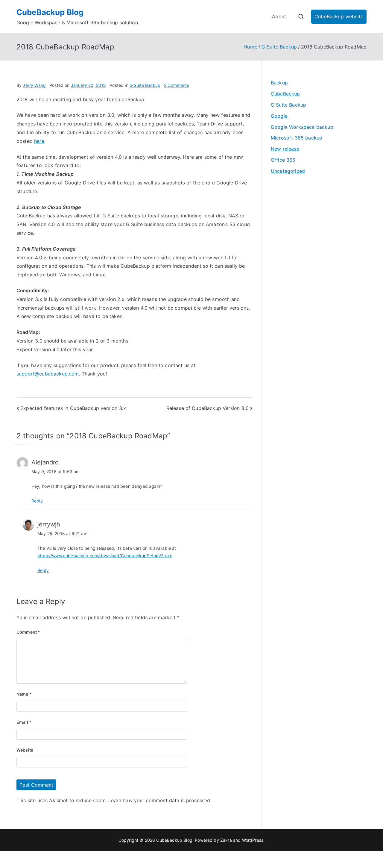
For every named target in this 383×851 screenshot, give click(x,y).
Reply (37, 500)
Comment (28, 632)
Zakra (226, 840)
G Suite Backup (145, 85)
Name (24, 693)
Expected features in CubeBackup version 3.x (73, 408)
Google (279, 116)
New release (285, 149)
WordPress (252, 840)
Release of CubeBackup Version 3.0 (207, 408)
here (39, 141)
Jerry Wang (34, 85)
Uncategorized (288, 171)
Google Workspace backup (302, 127)
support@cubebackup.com (47, 374)
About (279, 16)
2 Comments (176, 85)
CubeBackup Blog (49, 12)
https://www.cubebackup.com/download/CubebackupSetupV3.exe (104, 555)
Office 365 (283, 160)
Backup (279, 83)
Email (23, 722)
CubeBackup (285, 94)
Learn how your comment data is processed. (160, 800)
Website (24, 749)
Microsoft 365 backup (296, 138)
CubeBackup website (338, 16)
